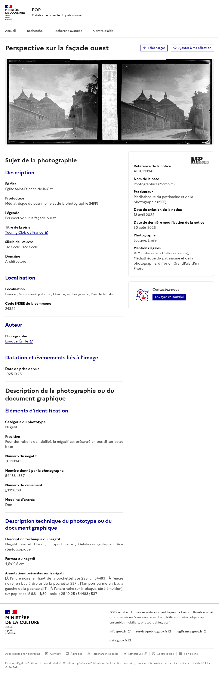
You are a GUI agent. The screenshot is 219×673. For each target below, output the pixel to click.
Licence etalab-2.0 (193, 663)
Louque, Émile (16, 341)
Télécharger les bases (105, 654)
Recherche (35, 31)
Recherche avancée (68, 31)
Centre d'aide (103, 31)
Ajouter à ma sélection (194, 48)
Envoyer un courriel (169, 297)
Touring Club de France (24, 232)
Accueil (10, 31)
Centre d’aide (165, 654)
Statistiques (135, 654)
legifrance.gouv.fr (190, 631)
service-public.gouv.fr (151, 631)
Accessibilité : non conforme (22, 654)
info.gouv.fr (118, 631)
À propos (76, 654)
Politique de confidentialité (44, 663)
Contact (55, 654)
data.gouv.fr (118, 640)
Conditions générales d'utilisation (83, 663)
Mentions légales (15, 663)
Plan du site (191, 654)
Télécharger (156, 48)
